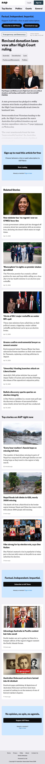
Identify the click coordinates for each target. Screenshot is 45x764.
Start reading (22, 167)
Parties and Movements (11, 60)
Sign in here (28, 173)
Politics (18, 8)
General (38, 8)
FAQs (21, 753)
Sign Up (38, 3)
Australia (6, 56)
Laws (25, 56)
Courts (29, 8)
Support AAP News (22, 720)
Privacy (15, 753)
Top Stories (7, 8)
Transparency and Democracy (14, 34)
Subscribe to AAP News (12, 26)
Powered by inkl (22, 758)
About (27, 753)
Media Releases (22, 755)
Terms (9, 753)
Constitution (16, 56)
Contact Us (35, 753)
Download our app (31, 26)
